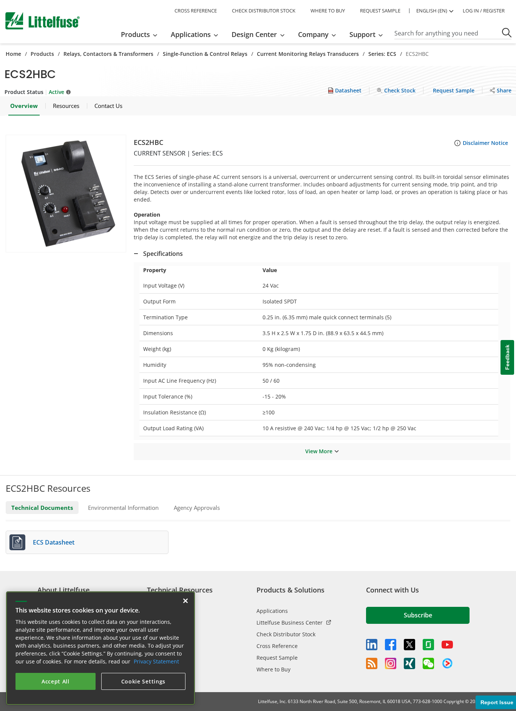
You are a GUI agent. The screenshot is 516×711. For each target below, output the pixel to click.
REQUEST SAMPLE (380, 10)
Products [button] (135, 34)
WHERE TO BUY (328, 10)
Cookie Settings (143, 681)
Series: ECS (382, 53)
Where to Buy (273, 669)
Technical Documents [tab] (42, 507)
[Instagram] (390, 663)
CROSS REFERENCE (196, 10)
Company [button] (313, 34)
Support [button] (362, 34)
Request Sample (277, 657)
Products (42, 53)
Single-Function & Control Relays (205, 53)
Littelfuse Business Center (289, 622)
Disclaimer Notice (485, 142)
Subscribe (418, 615)
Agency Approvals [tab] (197, 507)
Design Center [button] (254, 34)
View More (318, 451)
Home (13, 53)
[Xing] (409, 663)
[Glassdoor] (428, 644)
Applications (272, 610)
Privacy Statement (156, 661)
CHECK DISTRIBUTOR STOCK (263, 10)
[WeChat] (428, 663)
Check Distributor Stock (285, 634)
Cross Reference (277, 645)
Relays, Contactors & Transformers (108, 53)
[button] (66, 193)
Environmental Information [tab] (123, 507)
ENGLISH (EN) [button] (431, 10)
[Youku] (447, 663)
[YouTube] (447, 644)
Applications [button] (191, 34)
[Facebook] (390, 644)
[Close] (185, 600)
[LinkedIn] (371, 644)
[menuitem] (141, 34)
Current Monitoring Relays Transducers (308, 53)
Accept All (56, 681)
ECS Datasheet (53, 542)
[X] (409, 644)
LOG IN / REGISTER (484, 10)
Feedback (507, 357)
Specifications (163, 253)
